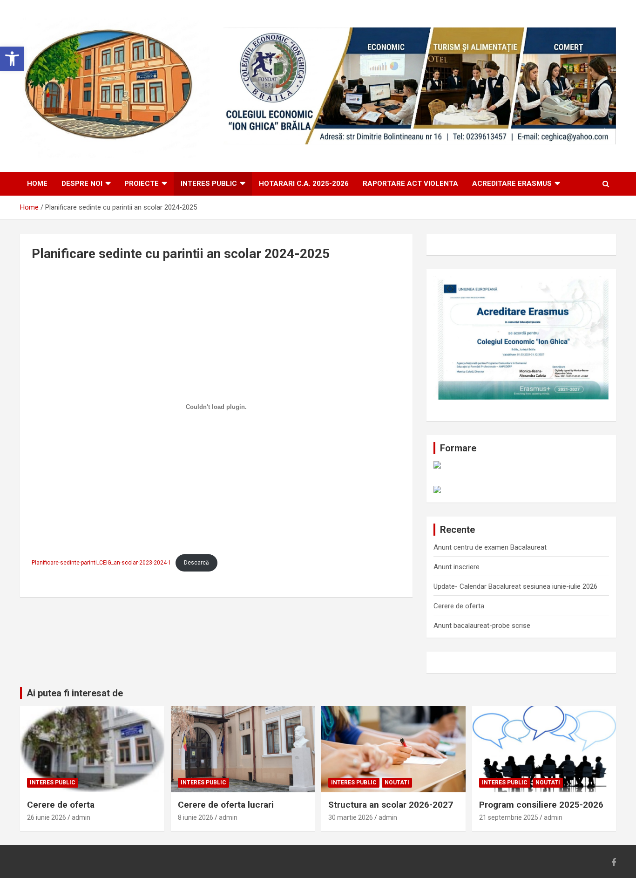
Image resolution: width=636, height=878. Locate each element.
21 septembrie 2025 (508, 817)
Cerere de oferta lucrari (226, 804)
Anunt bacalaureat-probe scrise (481, 625)
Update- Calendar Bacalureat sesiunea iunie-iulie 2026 (515, 586)
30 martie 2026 (350, 817)
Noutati (397, 782)
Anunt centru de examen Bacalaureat (490, 547)
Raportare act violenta (410, 183)
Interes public (209, 183)
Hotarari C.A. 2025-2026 (304, 183)
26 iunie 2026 (46, 817)
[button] (12, 59)
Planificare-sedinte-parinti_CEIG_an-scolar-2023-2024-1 (101, 562)
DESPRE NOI (81, 183)
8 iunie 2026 (195, 817)
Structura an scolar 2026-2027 (390, 804)
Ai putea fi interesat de (75, 693)
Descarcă (196, 562)
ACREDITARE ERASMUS (512, 183)
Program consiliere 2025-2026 (541, 804)
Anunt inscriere (456, 567)
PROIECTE (141, 183)
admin (81, 817)
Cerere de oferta (458, 606)
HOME (37, 183)
